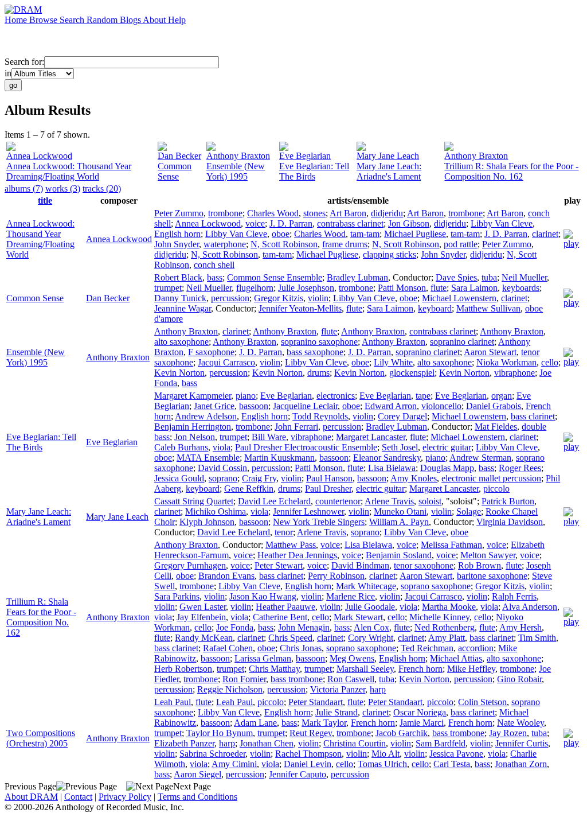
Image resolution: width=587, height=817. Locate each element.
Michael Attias (456, 658)
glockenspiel (412, 373)
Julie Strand (336, 712)
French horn (420, 669)
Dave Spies (456, 277)
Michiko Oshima (215, 511)
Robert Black (178, 277)
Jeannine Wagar (182, 308)
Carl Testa (451, 764)
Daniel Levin (307, 764)
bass (214, 277)
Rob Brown (479, 565)
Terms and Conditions (197, 797)
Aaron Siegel (197, 774)
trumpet (168, 288)
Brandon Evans (226, 576)
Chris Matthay (274, 669)
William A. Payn (399, 522)
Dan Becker (179, 156)
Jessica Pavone (456, 753)
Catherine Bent (280, 617)
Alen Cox (371, 627)
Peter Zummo (179, 213)
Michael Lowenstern (459, 298)
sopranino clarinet (462, 342)
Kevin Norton (179, 373)
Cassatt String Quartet (193, 501)
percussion (230, 298)
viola (221, 447)
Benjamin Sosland (399, 555)
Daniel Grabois (493, 406)
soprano (223, 478)
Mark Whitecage (366, 586)
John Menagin (304, 627)
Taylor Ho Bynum (219, 733)
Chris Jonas (301, 648)
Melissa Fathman (451, 545)
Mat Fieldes (496, 426)
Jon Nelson (194, 437)
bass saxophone (315, 352)
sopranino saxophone (319, 342)
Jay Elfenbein (201, 617)
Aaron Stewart (490, 352)
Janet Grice (214, 406)
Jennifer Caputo (297, 774)
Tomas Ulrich (382, 764)
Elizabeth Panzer (184, 743)
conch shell (214, 265)
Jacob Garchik (401, 733)
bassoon (253, 406)
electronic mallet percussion (491, 478)
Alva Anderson (529, 607)
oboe (280, 234)
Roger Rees (520, 468)
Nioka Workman (506, 362)
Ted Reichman (427, 648)
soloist (429, 501)
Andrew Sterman (480, 457)
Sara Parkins (176, 596)
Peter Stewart (279, 565)
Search (73, 20)
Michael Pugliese (415, 234)
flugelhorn (254, 288)
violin (318, 298)
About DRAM (31, 797)
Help (177, 20)
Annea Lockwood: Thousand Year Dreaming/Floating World (68, 171)
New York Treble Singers (319, 522)
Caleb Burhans (181, 447)
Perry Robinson (336, 576)
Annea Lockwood (39, 156)
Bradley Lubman (357, 277)
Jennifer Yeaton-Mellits (300, 308)
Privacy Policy (125, 797)
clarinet (545, 234)
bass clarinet (533, 416)
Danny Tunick (180, 298)
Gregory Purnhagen (190, 565)
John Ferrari (296, 426)
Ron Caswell (350, 679)
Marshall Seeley (365, 669)
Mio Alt (385, 753)
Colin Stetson (482, 702)
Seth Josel (400, 447)
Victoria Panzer (337, 689)
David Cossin (222, 468)
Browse (44, 20)
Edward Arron (391, 406)
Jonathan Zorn (521, 764)
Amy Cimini (234, 764)
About (155, 20)
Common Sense (174, 171)
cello (549, 362)
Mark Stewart (358, 617)
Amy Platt (446, 638)
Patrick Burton (508, 501)
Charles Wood (273, 213)
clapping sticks (389, 254)
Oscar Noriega (419, 712)
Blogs (131, 20)
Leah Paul (172, 702)
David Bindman (360, 565)
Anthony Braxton (238, 156)
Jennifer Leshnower (308, 511)
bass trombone (297, 679)
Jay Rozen (508, 733)
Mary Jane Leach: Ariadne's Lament (389, 171)
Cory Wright (370, 638)
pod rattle (461, 244)
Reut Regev (310, 733)
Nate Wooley (520, 722)
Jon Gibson (408, 223)
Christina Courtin (354, 743)
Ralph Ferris (514, 596)
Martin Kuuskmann (279, 457)
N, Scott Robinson (284, 244)
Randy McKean (204, 638)
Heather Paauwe (285, 607)
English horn (177, 234)
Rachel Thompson (308, 753)
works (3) (62, 188)
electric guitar (446, 447)
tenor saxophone (423, 565)
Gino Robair (519, 679)
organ (501, 395)
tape (423, 395)
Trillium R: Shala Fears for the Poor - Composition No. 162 (511, 171)
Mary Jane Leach (388, 156)
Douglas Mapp (447, 468)
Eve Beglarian (305, 156)
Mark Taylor (324, 722)
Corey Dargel (402, 416)
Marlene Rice (350, 596)
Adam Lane (255, 722)
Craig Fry (259, 478)
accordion (476, 648)
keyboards (520, 288)
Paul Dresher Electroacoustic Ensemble (306, 447)
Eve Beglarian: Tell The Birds (314, 171)
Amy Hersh (520, 627)
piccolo (496, 488)
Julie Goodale (370, 607)
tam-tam (364, 234)
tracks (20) (102, 188)
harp (378, 689)
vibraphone (514, 373)
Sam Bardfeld (440, 743)
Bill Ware (269, 437)
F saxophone (211, 352)
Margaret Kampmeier (192, 395)
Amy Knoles (413, 478)
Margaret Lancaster (370, 437)
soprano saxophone (436, 586)
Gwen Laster (202, 607)
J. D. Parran (290, 223)
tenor (284, 532)
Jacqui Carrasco (226, 362)
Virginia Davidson (509, 522)
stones (314, 213)
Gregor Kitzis (278, 298)
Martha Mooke (449, 607)
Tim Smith (537, 638)
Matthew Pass (290, 545)
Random (103, 20)
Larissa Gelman (262, 658)
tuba (489, 277)
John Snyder (176, 244)
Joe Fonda (234, 627)
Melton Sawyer (487, 555)
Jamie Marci (422, 722)
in (8, 73)
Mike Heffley (471, 669)
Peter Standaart (315, 702)
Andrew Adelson (206, 416)
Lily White (393, 362)
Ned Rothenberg (444, 627)
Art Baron (348, 213)
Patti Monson (402, 288)
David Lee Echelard (274, 501)
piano (246, 395)
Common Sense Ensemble (274, 277)
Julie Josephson (306, 288)
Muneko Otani (400, 511)
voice (255, 223)
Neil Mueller (524, 277)
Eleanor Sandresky (387, 457)
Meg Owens (352, 658)
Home (17, 20)
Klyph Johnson (206, 522)
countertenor (338, 501)
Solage (468, 511)
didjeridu (387, 213)
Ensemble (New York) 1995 (235, 171)
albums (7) (24, 188)
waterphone (225, 244)
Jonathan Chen (267, 743)
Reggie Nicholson (230, 689)
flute (439, 288)
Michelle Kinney (439, 617)
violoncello (441, 406)
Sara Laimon (474, 288)
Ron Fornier (244, 679)
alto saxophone (181, 342)
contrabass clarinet (350, 223)
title (45, 200)
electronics (335, 395)
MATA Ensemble (208, 457)
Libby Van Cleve (502, 223)
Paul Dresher (328, 488)
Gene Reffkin (248, 488)
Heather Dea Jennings (297, 555)
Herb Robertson (183, 669)
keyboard (435, 308)
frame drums (344, 244)
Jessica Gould (179, 478)
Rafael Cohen (228, 648)
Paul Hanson (329, 478)
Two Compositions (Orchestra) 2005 (40, 738)
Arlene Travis (389, 501)
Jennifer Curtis (521, 743)
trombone (225, 213)
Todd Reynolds (320, 416)
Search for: (24, 62)
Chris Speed (290, 638)
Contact (78, 797)
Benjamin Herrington (192, 426)
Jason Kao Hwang (262, 596)
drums (318, 373)
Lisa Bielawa (392, 468)
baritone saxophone (492, 576)
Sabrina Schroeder (212, 753)
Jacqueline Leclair (305, 406)
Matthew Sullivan (488, 308)
